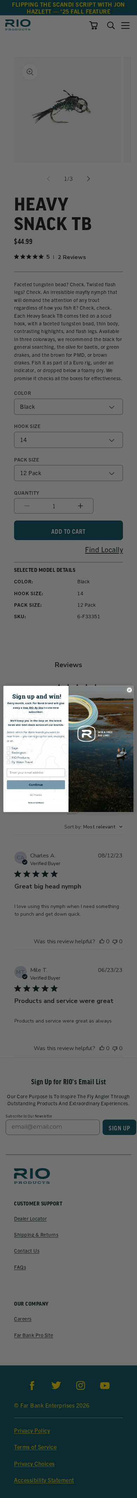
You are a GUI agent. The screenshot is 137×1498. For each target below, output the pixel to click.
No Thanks (36, 795)
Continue (36, 785)
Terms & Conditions (36, 803)
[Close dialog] (129, 690)
